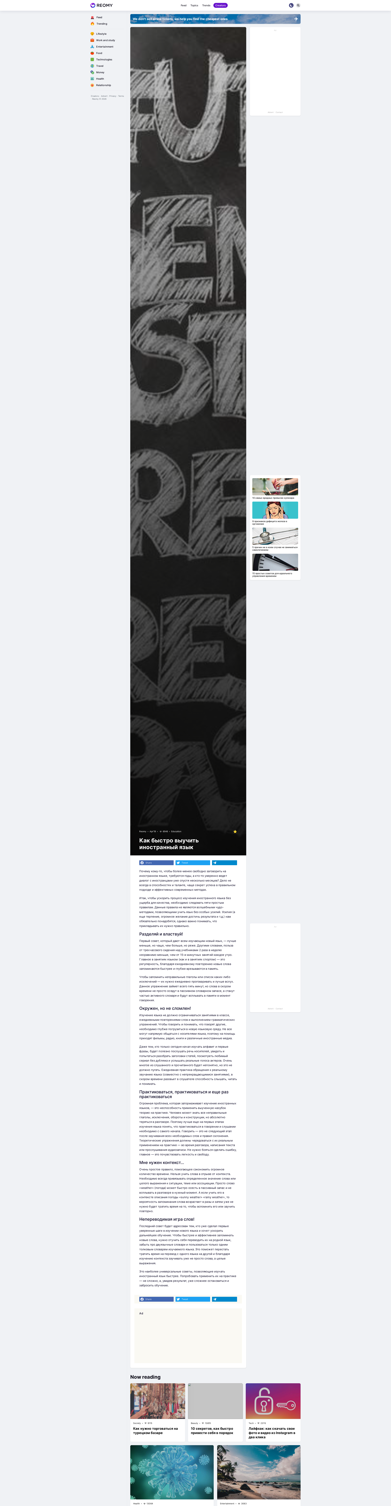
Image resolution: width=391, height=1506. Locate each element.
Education (176, 831)
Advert (104, 96)
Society (137, 1423)
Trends (206, 5)
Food (99, 53)
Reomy (142, 831)
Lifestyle (101, 33)
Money (100, 72)
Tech (251, 1423)
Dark (291, 5)
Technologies (104, 59)
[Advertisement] (188, 1338)
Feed (183, 5)
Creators (220, 5)
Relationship (103, 85)
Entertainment (104, 46)
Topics (194, 5)
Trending (102, 23)
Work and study (105, 40)
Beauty (194, 1423)
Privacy (112, 96)
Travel (99, 65)
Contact (279, 112)
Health (100, 78)
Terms (121, 96)
